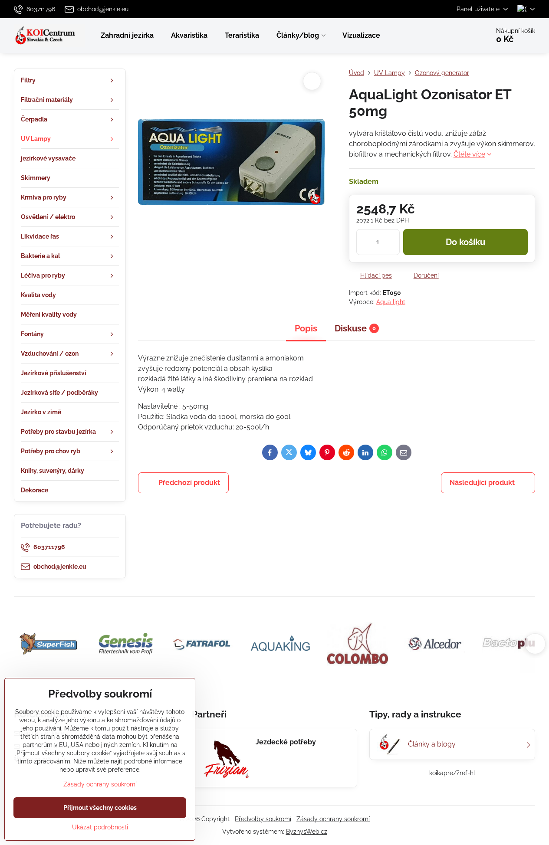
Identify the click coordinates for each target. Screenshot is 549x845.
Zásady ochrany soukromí (333, 819)
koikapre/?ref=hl (452, 773)
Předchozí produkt (189, 482)
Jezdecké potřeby (286, 742)
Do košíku (465, 242)
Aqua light (390, 301)
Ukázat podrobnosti (100, 827)
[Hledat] (458, 35)
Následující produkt (482, 482)
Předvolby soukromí (263, 819)
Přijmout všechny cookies (100, 807)
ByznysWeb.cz (306, 831)
